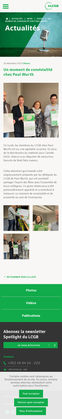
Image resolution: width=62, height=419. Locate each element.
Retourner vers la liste (21, 277)
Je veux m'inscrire (29, 345)
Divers (26, 63)
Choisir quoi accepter (31, 402)
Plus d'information (31, 411)
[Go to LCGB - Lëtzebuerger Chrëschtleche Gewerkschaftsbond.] (7, 18)
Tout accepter (31, 393)
